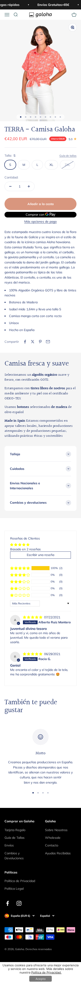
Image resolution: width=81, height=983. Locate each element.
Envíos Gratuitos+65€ (52, 5)
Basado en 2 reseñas (25, 549)
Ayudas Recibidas (58, 853)
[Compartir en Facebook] (25, 341)
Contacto (51, 845)
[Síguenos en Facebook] (7, 903)
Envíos (9, 845)
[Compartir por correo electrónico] (48, 341)
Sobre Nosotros (56, 830)
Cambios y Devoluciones (14, 855)
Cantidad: (11, 177)
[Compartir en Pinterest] (40, 341)
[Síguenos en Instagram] (19, 903)
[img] (33, 617)
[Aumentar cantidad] (28, 186)
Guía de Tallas (14, 838)
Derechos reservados (38, 949)
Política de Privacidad (19, 881)
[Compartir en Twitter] (32, 341)
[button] (20, 568)
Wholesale (53, 838)
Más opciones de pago (40, 221)
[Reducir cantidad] (10, 186)
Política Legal (14, 889)
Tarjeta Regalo (14, 830)
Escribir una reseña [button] (40, 555)
